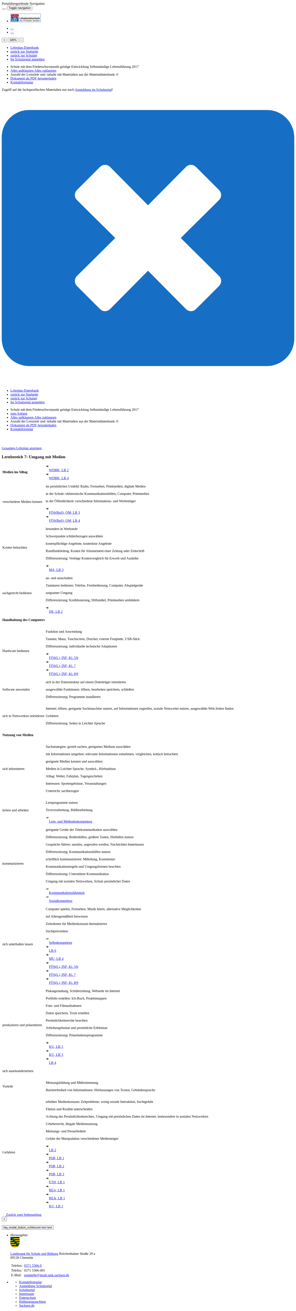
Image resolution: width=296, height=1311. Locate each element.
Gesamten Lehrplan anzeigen (22, 448)
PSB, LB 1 (56, 1158)
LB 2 (52, 1150)
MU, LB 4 (56, 958)
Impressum (26, 1294)
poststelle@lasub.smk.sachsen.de (46, 1275)
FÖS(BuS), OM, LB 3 (64, 512)
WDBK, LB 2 (59, 470)
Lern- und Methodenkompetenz (70, 821)
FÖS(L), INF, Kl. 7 (62, 666)
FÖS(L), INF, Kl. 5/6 (63, 658)
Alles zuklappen (45, 70)
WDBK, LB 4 (59, 478)
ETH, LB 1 (57, 1182)
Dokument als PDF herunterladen (33, 78)
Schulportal (27, 1290)
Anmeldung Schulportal (35, 1286)
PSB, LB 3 (56, 1174)
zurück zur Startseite (24, 51)
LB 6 (52, 950)
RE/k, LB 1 (57, 1198)
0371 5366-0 (33, 1265)
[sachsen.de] (2, 8)
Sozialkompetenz (60, 901)
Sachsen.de (26, 1305)
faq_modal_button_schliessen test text (27, 1227)
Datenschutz (27, 1298)
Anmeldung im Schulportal (93, 89)
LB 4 (52, 1063)
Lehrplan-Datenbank (24, 47)
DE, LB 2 (56, 611)
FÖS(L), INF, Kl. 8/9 (63, 674)
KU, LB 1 (56, 1046)
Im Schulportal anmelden (27, 59)
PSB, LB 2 (56, 1166)
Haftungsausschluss (32, 1301)
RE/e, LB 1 (57, 1190)
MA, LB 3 (56, 570)
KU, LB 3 (56, 1055)
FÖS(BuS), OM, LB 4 (64, 520)
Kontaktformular (21, 82)
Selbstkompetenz (60, 942)
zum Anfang (18, 413)
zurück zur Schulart (23, 55)
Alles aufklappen (22, 70)
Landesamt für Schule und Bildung (34, 1254)
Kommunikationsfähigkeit (67, 893)
